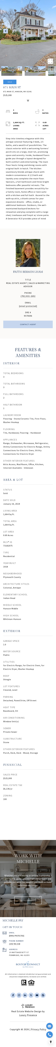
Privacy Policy (38, 1029)
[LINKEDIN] (25, 995)
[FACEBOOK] (13, 995)
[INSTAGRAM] (19, 995)
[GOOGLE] (43, 995)
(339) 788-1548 (14, 944)
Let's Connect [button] (28, 900)
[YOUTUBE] (37, 995)
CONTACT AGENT (28, 324)
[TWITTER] (31, 995)
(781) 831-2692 (28, 296)
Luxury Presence (28, 1015)
